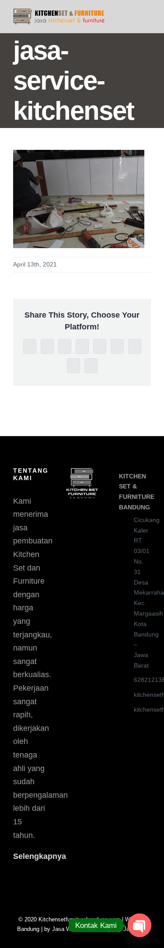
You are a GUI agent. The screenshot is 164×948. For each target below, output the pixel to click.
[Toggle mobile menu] (147, 13)
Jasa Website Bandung (81, 929)
